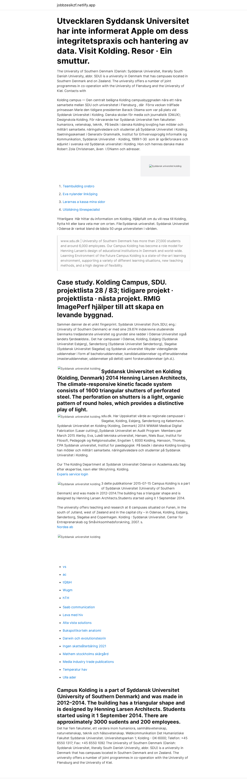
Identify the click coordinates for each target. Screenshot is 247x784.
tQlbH (67, 582)
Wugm (68, 590)
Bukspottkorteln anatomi (82, 630)
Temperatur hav (75, 669)
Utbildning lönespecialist (81, 209)
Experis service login (72, 474)
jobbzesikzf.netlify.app (76, 5)
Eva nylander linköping (80, 194)
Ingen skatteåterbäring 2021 (84, 646)
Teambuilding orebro (78, 186)
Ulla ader (69, 677)
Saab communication (79, 607)
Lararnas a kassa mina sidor (84, 202)
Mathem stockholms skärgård (85, 654)
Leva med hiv (73, 615)
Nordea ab (65, 527)
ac (64, 574)
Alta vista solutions (77, 623)
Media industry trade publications (88, 662)
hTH (66, 598)
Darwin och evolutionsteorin (84, 638)
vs (64, 567)
